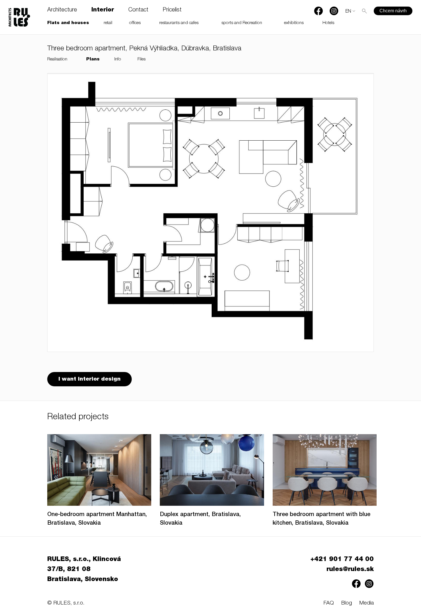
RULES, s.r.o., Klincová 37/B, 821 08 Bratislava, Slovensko (84, 569)
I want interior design (89, 379)
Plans (93, 59)
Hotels (328, 23)
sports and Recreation (241, 23)
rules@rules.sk (350, 569)
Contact (138, 10)
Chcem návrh (393, 10)
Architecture (62, 10)
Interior (102, 10)
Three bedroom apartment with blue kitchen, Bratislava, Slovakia (321, 519)
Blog (346, 603)
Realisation (57, 59)
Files (141, 59)
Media (366, 603)
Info (117, 59)
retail (108, 23)
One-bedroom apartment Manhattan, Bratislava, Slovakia (97, 519)
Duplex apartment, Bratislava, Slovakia (200, 519)
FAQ (328, 603)
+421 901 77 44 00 (342, 559)
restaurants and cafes (178, 23)
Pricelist (172, 10)
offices (135, 23)
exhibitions (294, 23)
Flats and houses (68, 23)
